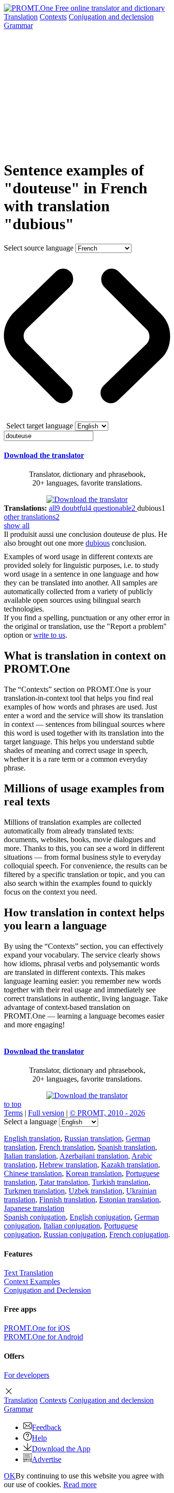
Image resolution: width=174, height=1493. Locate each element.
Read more (80, 1484)
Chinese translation (33, 1173)
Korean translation (94, 1173)
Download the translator (44, 455)
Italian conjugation (72, 1226)
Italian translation (30, 1156)
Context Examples (32, 1281)
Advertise (46, 1459)
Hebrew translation (68, 1165)
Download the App (61, 1449)
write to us (49, 635)
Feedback (46, 1427)
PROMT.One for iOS (37, 1328)
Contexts (53, 17)
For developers (26, 1375)
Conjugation (111, 17)
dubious (98, 543)
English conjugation (100, 1217)
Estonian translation (129, 1199)
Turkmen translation (34, 1191)
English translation (32, 1138)
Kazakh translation (129, 1165)
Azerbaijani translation (93, 1156)
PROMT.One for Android (43, 1337)
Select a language (30, 1121)
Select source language (38, 248)
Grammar (18, 25)
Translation (21, 17)
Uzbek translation (95, 1191)
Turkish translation (120, 1182)
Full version (46, 1113)
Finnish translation (67, 1199)
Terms (13, 1113)
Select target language (39, 426)
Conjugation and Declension (47, 1290)
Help (39, 1438)
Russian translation (93, 1138)
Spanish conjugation (35, 1217)
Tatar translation (63, 1182)
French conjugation (138, 1234)
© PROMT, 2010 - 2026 (107, 1113)
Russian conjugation (74, 1234)
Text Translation (28, 1273)
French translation (66, 1147)
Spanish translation (126, 1147)
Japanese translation (34, 1208)
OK (9, 1476)
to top (12, 1104)
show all (16, 525)
